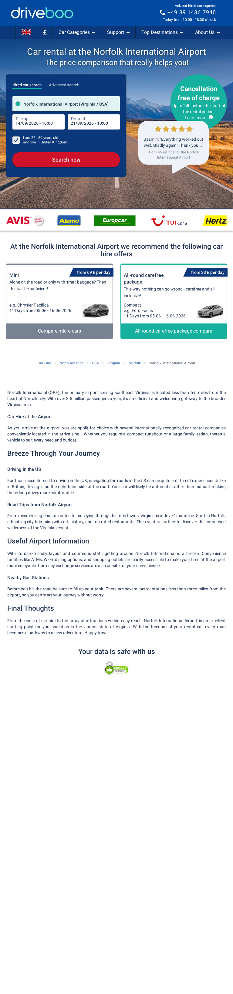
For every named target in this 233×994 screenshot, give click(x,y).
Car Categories (74, 32)
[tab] (27, 83)
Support (115, 32)
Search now (66, 159)
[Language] (26, 32)
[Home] (42, 13)
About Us (204, 32)
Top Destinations (159, 32)
